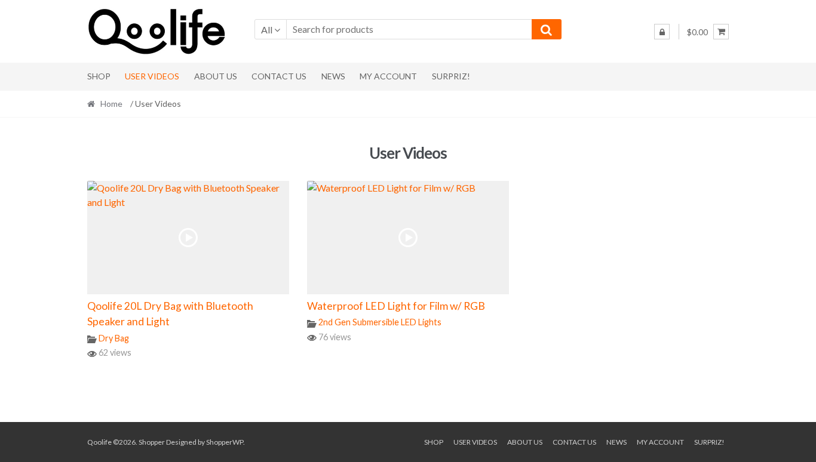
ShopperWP (224, 442)
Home (111, 103)
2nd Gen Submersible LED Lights (379, 322)
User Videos (152, 76)
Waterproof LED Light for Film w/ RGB (396, 306)
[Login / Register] (662, 31)
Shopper (152, 442)
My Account (388, 76)
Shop (99, 76)
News (333, 76)
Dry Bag (114, 338)
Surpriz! (451, 76)
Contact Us (278, 76)
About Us (215, 76)
